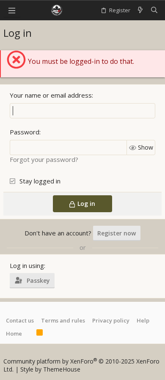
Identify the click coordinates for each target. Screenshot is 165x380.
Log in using (27, 265)
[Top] (29, 333)
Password (24, 132)
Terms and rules (63, 320)
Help (143, 320)
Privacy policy (110, 320)
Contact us (20, 320)
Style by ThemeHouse (50, 369)
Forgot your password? (44, 159)
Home (14, 333)
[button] (11, 10)
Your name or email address (51, 95)
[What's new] (140, 10)
